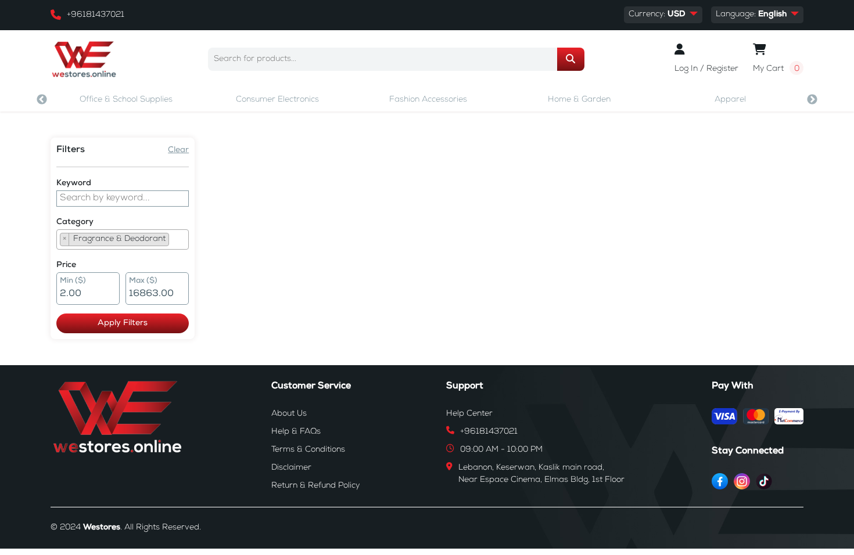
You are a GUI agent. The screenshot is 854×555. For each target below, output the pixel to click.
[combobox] (122, 239)
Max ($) (143, 281)
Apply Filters (123, 323)
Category (75, 222)
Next (812, 100)
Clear (178, 150)
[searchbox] (175, 241)
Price (66, 265)
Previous (42, 100)
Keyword (73, 183)
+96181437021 (95, 15)
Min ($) (73, 281)
